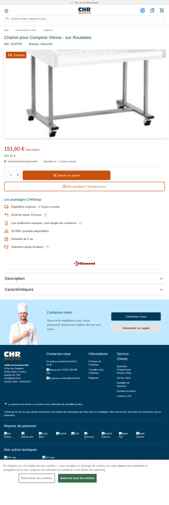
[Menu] (6, 10)
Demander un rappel (136, 328)
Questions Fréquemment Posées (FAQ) (124, 369)
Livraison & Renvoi (126, 391)
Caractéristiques (19, 289)
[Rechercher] (7, 19)
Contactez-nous (136, 316)
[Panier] (162, 10)
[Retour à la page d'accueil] (84, 10)
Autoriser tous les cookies (77, 478)
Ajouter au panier (68, 175)
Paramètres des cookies (36, 478)
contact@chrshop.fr (70, 378)
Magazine (93, 378)
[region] (84, 482)
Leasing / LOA (124, 396)
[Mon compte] (143, 10)
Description (15, 278)
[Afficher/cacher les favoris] (164, 55)
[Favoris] (152, 10)
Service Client (124, 378)
